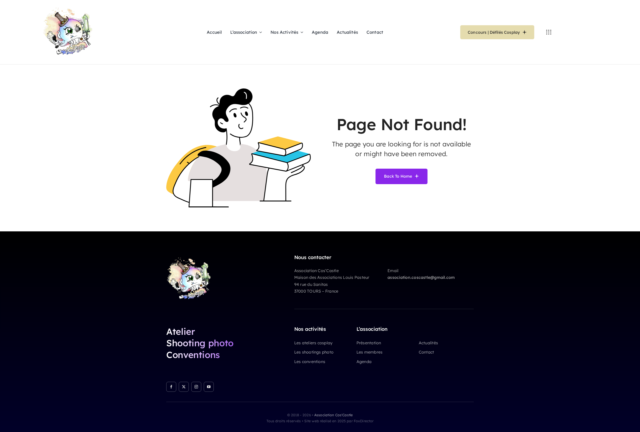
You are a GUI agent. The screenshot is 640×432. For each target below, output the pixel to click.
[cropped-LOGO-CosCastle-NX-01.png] (191, 256)
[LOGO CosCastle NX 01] (70, 5)
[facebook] (171, 387)
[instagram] (196, 387)
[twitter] (184, 387)
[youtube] (209, 387)
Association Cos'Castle (333, 415)
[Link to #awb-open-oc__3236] (548, 32)
